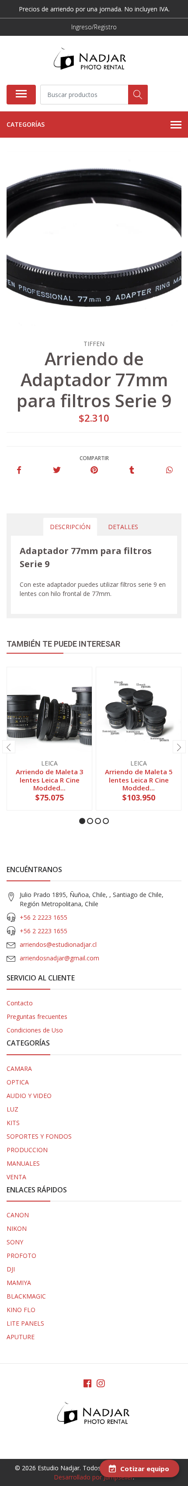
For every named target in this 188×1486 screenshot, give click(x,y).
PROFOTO (21, 1255)
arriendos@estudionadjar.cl (58, 944)
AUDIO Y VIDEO (29, 1095)
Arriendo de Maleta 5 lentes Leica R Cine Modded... (139, 779)
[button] (82, 821)
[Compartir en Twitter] (56, 470)
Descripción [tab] (70, 527)
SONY (15, 1242)
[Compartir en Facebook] (19, 470)
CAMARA (19, 1068)
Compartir (94, 458)
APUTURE (21, 1337)
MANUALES (23, 1163)
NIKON (17, 1228)
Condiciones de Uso (35, 1030)
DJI (11, 1269)
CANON (18, 1215)
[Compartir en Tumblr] (131, 470)
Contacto (20, 1003)
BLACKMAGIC (26, 1296)
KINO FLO (21, 1310)
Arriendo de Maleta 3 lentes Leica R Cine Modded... (50, 779)
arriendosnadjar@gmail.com (59, 958)
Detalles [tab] (123, 527)
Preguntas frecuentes (37, 1016)
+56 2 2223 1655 (43, 917)
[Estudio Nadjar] (90, 60)
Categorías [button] (26, 124)
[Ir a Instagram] (100, 1383)
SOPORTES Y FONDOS (39, 1136)
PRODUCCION (27, 1150)
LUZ (12, 1109)
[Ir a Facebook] (87, 1383)
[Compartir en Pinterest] (94, 470)
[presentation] (8, 746)
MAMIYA (19, 1282)
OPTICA (18, 1082)
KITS (13, 1123)
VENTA (16, 1177)
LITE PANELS (25, 1323)
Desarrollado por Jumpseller (93, 1477)
